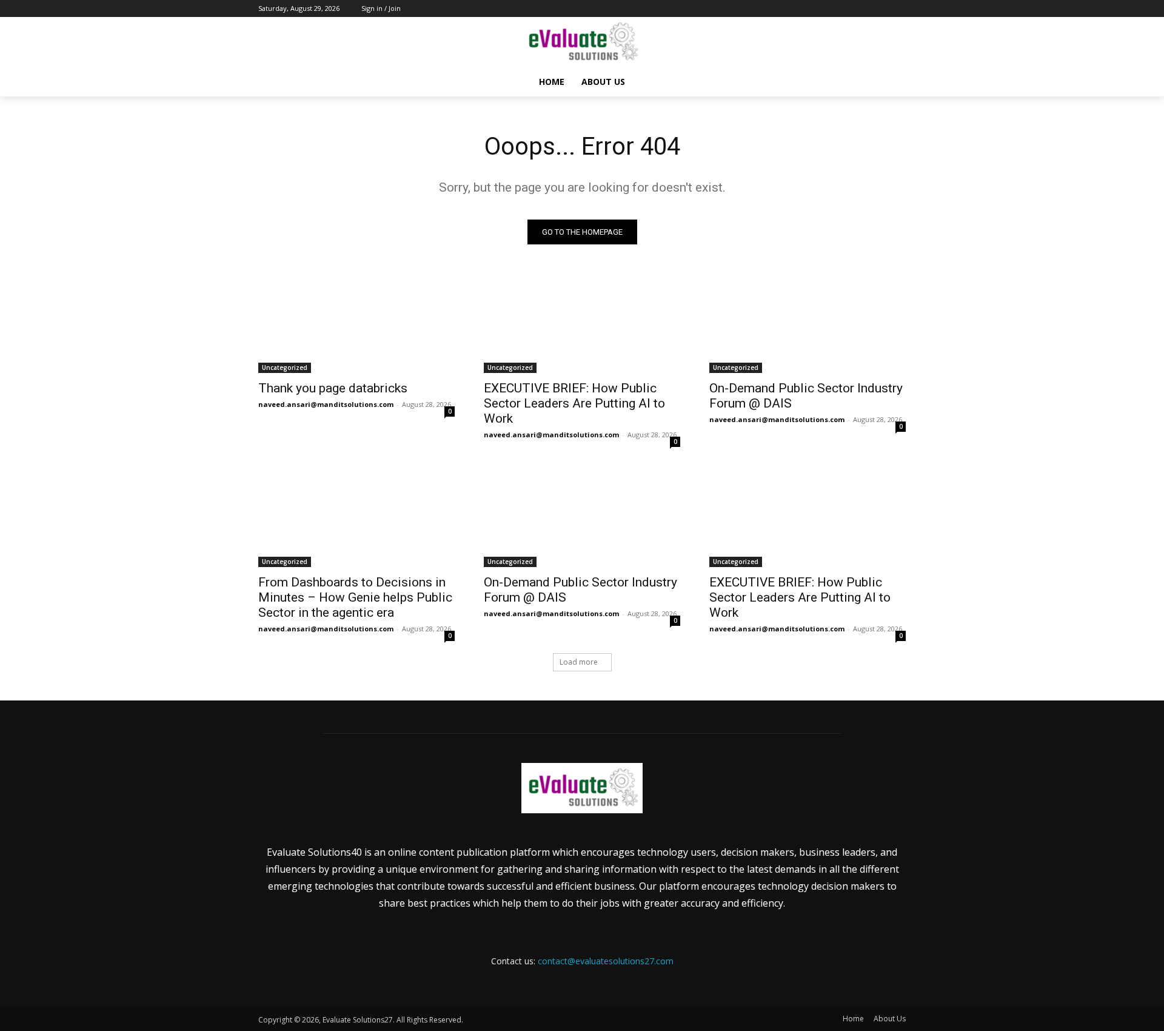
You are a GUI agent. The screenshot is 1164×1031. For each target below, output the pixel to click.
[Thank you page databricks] (356, 324)
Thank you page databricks (332, 388)
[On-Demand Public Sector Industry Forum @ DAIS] (807, 324)
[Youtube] (899, 9)
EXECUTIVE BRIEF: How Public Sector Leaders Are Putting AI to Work (574, 403)
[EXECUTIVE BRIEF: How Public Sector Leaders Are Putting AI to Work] (582, 324)
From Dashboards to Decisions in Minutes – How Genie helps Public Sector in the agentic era (355, 597)
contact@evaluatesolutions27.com (606, 961)
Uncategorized (284, 367)
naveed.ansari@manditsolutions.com (325, 404)
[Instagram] (848, 9)
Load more (579, 662)
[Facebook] (831, 9)
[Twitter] (865, 9)
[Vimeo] (882, 9)
